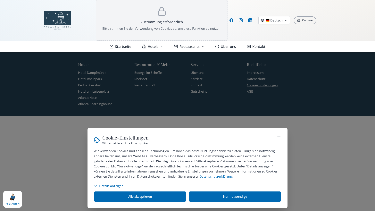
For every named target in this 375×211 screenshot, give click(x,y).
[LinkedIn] (250, 20)
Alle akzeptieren (140, 196)
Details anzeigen (111, 186)
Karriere (307, 20)
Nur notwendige (235, 196)
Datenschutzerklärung (216, 176)
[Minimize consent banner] (279, 136)
